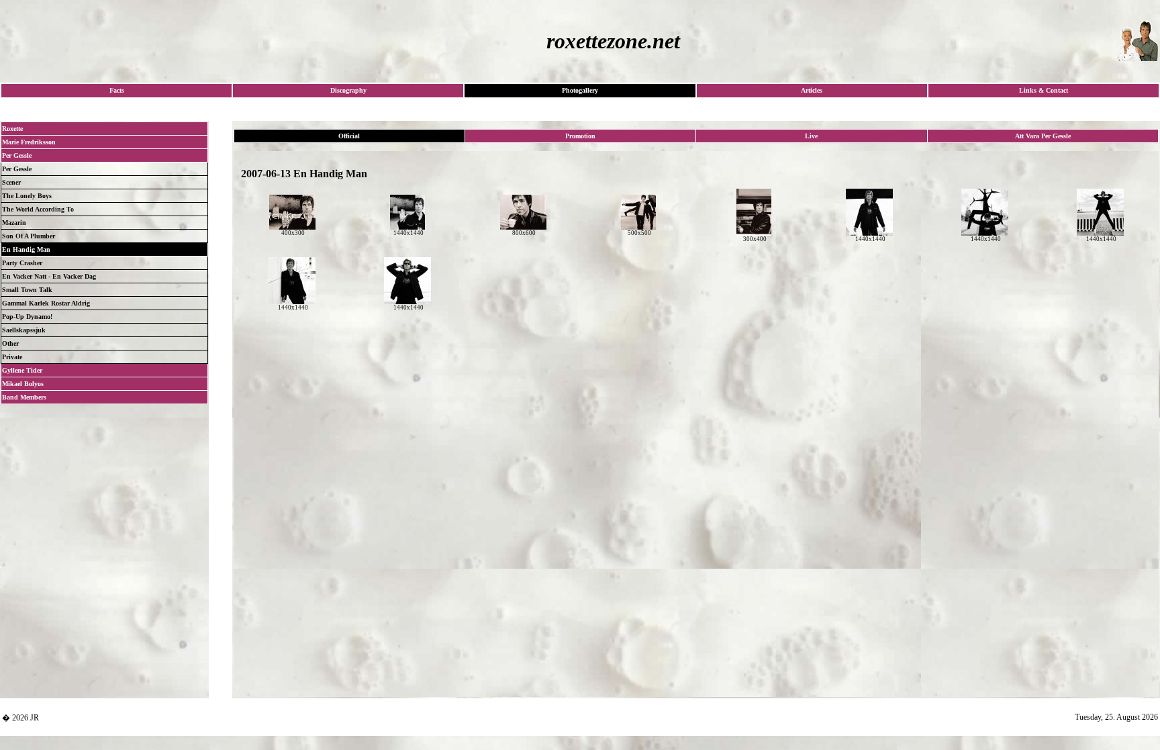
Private (12, 357)
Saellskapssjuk (24, 330)
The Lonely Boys (27, 195)
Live (811, 136)
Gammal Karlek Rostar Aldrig (46, 303)
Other (10, 343)
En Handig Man (26, 249)
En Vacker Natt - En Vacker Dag (49, 276)
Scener (11, 182)
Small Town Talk (27, 289)
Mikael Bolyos (23, 383)
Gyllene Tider (22, 370)
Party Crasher (22, 263)
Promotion (580, 136)
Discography (348, 90)
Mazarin (14, 222)
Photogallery (580, 90)
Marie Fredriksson (29, 142)
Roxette (12, 128)
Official (349, 136)
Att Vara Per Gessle (1043, 136)
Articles (811, 90)
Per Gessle (17, 155)
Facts (116, 90)
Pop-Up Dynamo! (27, 316)
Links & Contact (1043, 90)
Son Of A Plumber (28, 236)
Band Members (24, 397)
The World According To (38, 209)
